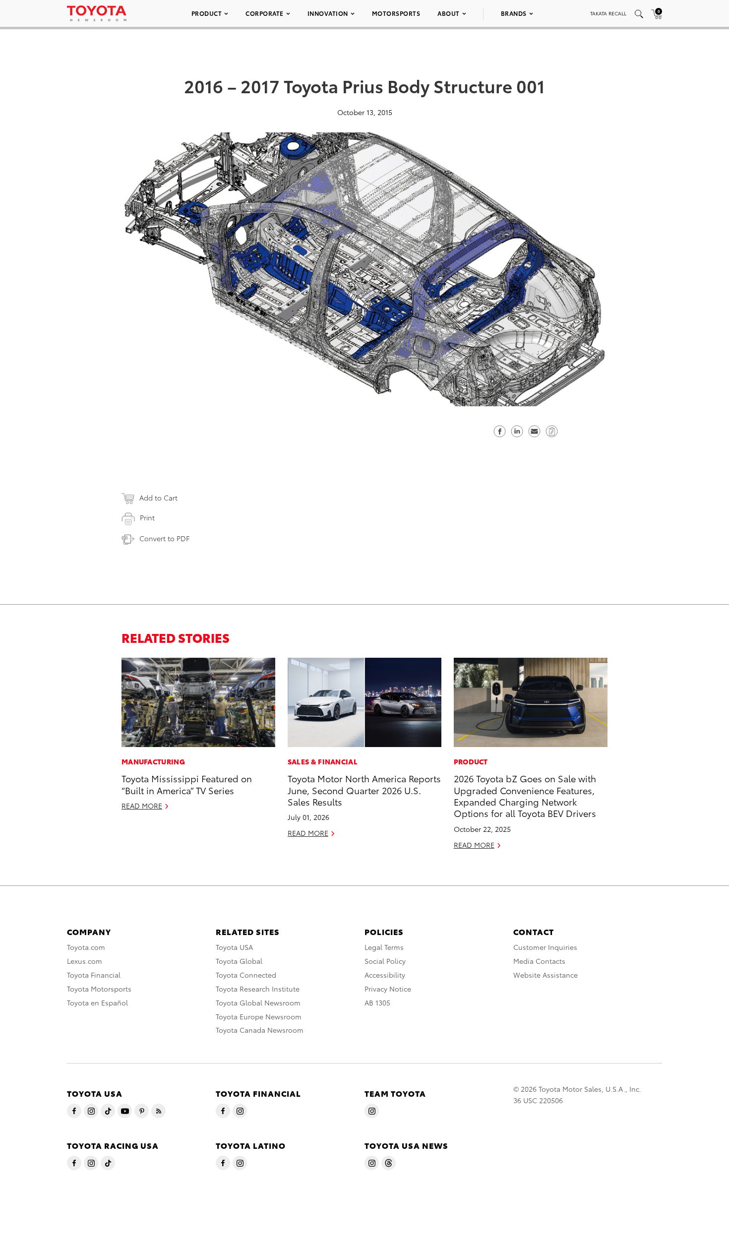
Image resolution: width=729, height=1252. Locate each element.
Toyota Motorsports (99, 989)
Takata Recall (608, 13)
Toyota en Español (97, 1002)
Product (206, 13)
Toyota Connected (246, 975)
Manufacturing (153, 761)
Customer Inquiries (545, 947)
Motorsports (396, 13)
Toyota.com (86, 947)
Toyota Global (239, 961)
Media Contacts (539, 961)
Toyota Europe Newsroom (259, 1016)
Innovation (327, 13)
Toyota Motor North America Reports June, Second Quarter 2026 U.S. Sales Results (364, 790)
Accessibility (384, 975)
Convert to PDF (164, 538)
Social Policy (385, 961)
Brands (514, 13)
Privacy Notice (387, 989)
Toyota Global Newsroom (258, 1002)
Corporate (264, 13)
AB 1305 (377, 1002)
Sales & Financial (323, 761)
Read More (142, 806)
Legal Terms (384, 947)
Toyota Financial (94, 975)
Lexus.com (84, 961)
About (448, 13)
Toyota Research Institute (258, 989)
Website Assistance (545, 975)
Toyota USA (234, 947)
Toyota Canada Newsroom (260, 1030)
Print (147, 517)
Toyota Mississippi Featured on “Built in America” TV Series (187, 784)
